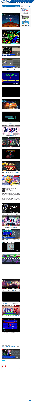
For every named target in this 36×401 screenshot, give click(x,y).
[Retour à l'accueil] (18, 1)
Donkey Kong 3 (8, 239)
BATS (9, 346)
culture (10, 3)
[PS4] (8, 191)
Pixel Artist (7, 147)
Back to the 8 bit (10, 252)
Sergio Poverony (6, 122)
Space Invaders (5, 27)
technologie (19, 3)
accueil (3, 3)
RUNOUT (3, 122)
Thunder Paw (9, 122)
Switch (16, 172)
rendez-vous (15, 3)
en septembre (11, 123)
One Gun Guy (3, 346)
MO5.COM (23, 3)
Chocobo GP (3, 185)
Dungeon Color (3, 226)
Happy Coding (16, 332)
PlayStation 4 (17, 226)
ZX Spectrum (11, 239)
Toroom (8, 226)
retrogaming (6, 3)
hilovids (11, 135)
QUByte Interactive (12, 226)
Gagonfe (7, 226)
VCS (17, 172)
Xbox (2, 214)
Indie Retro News (11, 28)
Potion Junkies (10, 147)
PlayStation (10, 214)
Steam (8, 110)
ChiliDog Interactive (16, 302)
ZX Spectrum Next (14, 27)
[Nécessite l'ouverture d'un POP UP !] (25, 12)
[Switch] (10, 191)
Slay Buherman (12, 302)
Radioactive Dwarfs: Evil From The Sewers (6, 302)
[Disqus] (11, 377)
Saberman (11, 44)
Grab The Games (12, 346)
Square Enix (6, 185)
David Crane (8, 69)
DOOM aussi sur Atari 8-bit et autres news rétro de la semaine (15, 6)
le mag (27, 3)
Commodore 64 (17, 69)
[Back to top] (34, 399)
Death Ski (11, 159)
